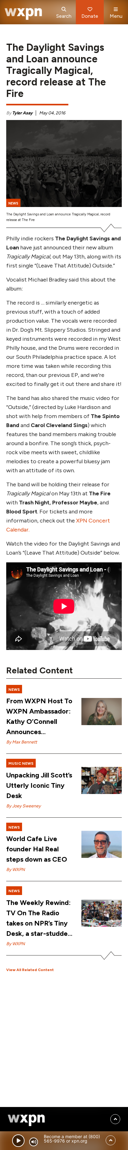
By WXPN (15, 869)
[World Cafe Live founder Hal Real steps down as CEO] (101, 844)
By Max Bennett (21, 742)
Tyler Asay (22, 113)
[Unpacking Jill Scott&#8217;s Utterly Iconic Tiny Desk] (101, 780)
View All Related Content (30, 970)
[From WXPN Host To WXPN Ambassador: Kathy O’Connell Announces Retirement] (101, 711)
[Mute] (33, 1142)
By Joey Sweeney (23, 806)
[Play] (18, 1140)
